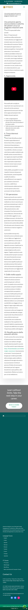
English (5, 538)
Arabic (5, 540)
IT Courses (6, 562)
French (5, 551)
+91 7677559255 (9, 1)
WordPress (6, 567)
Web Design (6, 564)
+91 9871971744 (18, 1)
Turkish (5, 549)
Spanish (5, 542)
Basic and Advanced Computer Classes (12, 569)
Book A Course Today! (14, 405)
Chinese (5, 553)
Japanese (6, 555)
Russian (5, 546)
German (5, 544)
